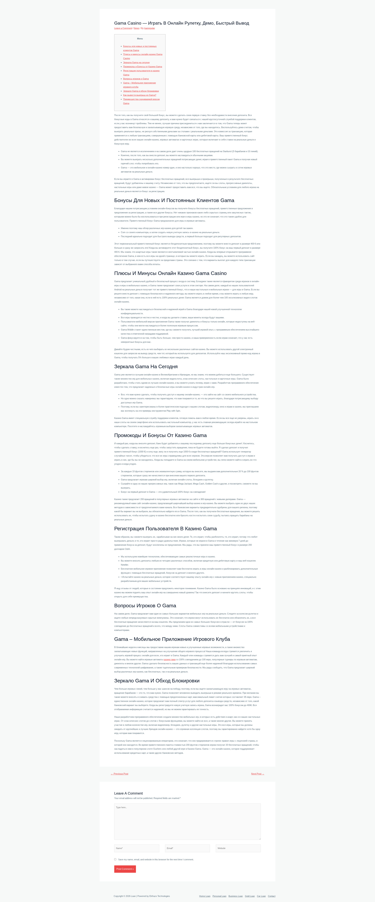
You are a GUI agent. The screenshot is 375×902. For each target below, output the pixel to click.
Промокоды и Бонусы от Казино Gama (142, 66)
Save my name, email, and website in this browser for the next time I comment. (156, 859)
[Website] (238, 849)
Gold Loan (250, 896)
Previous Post (119, 774)
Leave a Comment (123, 28)
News (136, 28)
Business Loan (236, 896)
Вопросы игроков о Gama (136, 78)
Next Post (257, 774)
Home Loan (204, 896)
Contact (271, 896)
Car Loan (261, 896)
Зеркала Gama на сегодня (136, 62)
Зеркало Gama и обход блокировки (141, 91)
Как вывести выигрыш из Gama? (139, 95)
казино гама (169, 659)
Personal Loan (219, 896)
